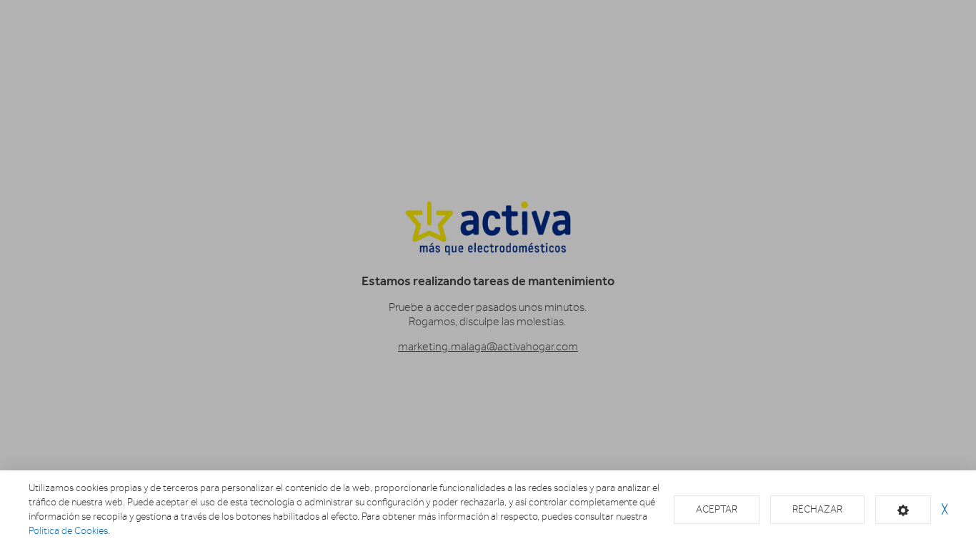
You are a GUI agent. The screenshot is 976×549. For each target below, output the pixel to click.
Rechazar (817, 509)
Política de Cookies (68, 531)
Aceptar (716, 509)
